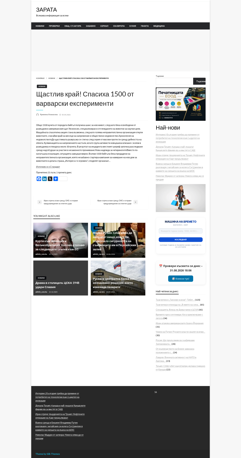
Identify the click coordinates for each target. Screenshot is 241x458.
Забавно (91, 26)
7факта (145, 26)
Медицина (159, 26)
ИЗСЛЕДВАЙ (181, 239)
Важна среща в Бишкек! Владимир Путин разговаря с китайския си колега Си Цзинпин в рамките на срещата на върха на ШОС (179, 167)
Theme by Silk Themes (47, 453)
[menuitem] (40, 26)
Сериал (104, 26)
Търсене (160, 76)
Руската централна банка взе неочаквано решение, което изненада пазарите (114, 283)
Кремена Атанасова (49, 114)
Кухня (132, 26)
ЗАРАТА (46, 9)
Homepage (40, 78)
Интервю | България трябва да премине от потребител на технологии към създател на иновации (178, 138)
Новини (40, 26)
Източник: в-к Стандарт (48, 166)
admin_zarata (41, 254)
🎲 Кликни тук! (180, 278)
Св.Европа (119, 26)
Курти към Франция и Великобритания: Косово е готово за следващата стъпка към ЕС (60, 245)
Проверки (54, 26)
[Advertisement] (120, 50)
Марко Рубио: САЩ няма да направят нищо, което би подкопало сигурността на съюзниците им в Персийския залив (114, 241)
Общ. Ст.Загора (72, 26)
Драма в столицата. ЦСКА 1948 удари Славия (57, 284)
